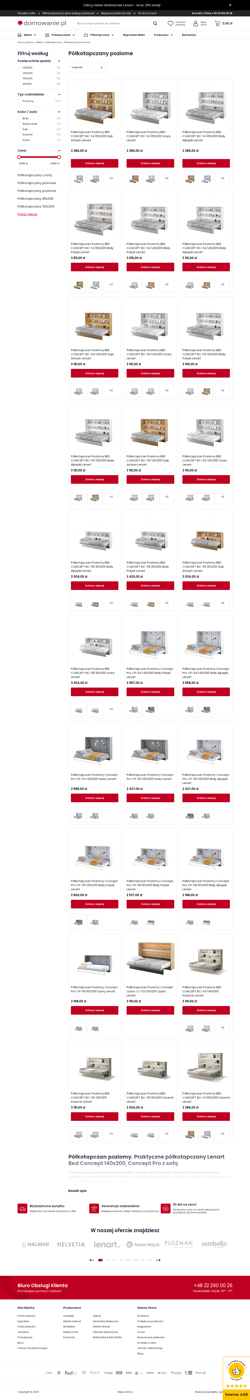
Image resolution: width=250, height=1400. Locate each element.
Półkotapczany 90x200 (36, 198)
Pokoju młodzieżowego (33, 1348)
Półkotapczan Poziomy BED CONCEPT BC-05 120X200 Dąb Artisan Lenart (148, 460)
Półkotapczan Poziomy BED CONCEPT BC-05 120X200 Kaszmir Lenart (90, 1097)
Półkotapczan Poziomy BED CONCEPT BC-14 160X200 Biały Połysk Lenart (92, 248)
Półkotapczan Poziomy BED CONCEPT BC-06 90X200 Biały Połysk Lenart (148, 566)
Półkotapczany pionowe (37, 183)
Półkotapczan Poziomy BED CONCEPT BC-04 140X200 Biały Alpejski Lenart (204, 248)
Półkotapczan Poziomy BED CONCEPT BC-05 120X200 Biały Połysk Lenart (204, 354)
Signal (97, 1316)
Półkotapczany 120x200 (36, 206)
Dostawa (143, 1316)
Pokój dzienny (26, 1316)
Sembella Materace (105, 1321)
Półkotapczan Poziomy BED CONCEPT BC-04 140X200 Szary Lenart (149, 354)
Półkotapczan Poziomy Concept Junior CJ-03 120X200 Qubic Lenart (150, 991)
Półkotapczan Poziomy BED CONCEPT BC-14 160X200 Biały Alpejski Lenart (203, 136)
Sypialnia (23, 1321)
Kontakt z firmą (201, 13)
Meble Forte (70, 1332)
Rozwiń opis (77, 1191)
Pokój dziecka (26, 1326)
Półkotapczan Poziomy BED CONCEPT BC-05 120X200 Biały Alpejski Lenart (92, 460)
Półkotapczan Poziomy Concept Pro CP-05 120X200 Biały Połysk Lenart (94, 885)
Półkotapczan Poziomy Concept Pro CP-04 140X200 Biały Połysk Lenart (150, 673)
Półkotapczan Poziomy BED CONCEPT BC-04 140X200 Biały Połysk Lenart (148, 248)
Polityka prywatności (150, 1321)
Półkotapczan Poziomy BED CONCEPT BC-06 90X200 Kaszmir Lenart (150, 1097)
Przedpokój (25, 1337)
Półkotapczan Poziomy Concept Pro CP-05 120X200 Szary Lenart (150, 777)
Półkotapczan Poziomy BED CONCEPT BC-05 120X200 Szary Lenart (204, 460)
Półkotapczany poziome (37, 191)
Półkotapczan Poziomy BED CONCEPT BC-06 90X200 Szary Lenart (92, 673)
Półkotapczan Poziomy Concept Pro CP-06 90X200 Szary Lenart (94, 989)
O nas (141, 1332)
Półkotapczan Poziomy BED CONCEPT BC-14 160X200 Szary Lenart (149, 136)
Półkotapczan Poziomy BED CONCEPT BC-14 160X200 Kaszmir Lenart (206, 1097)
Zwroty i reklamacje (150, 1348)
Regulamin (144, 1326)
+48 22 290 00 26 (222, 13)
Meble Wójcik (101, 1326)
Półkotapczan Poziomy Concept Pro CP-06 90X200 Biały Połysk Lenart (150, 885)
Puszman (69, 1337)
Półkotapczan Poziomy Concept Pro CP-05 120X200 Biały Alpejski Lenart (205, 779)
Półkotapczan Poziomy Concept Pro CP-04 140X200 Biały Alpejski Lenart (205, 673)
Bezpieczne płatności (151, 1337)
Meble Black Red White (107, 1337)
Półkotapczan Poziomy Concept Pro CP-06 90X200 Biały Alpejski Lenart (205, 885)
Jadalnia (23, 1332)
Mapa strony (125, 1392)
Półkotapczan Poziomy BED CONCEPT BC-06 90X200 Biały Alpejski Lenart (92, 566)
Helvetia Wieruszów (105, 1332)
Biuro (21, 1343)
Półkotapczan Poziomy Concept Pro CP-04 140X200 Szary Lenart (94, 777)
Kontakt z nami (147, 1343)
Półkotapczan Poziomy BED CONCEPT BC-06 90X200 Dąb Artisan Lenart (203, 566)
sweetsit (68, 1316)
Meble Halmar (72, 1321)
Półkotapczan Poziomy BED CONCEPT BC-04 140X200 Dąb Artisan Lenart (92, 354)
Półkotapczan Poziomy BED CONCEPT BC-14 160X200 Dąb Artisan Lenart (92, 136)
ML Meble (69, 1326)
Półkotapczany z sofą (35, 175)
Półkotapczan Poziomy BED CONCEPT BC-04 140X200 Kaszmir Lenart (201, 991)
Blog (140, 1353)
